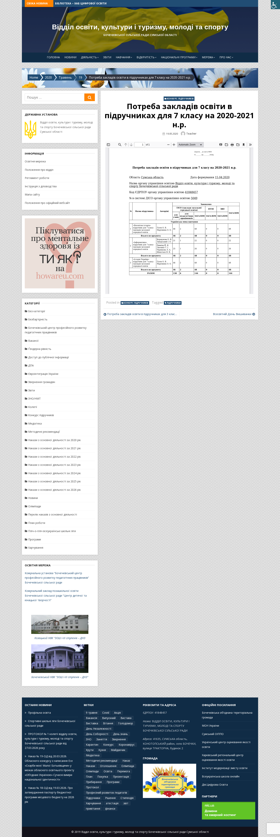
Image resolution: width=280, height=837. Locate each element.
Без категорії (36, 311)
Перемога (123, 771)
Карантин (92, 744)
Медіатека (35, 423)
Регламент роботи (37, 178)
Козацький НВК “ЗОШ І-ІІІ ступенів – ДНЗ (59, 638)
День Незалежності (98, 728)
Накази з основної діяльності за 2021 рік (54, 448)
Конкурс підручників (180, 98)
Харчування (35, 547)
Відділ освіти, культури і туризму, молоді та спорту (140, 27)
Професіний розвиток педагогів (106, 792)
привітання (93, 808)
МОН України (210, 725)
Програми (34, 539)
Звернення (119, 739)
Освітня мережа (35, 161)
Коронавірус (127, 744)
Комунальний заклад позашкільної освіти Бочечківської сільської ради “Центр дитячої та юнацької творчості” (56, 595)
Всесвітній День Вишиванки (232, 314)
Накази (90, 766)
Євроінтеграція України (43, 374)
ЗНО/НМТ (34, 398)
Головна (53, 57)
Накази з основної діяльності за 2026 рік (54, 490)
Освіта (108, 771)
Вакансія (91, 718)
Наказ (126, 760)
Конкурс (108, 744)
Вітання (108, 723)
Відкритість (145, 57)
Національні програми (178, 57)
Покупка (102, 776)
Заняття (101, 739)
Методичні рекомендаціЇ (44, 431)
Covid (105, 712)
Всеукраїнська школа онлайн (220, 776)
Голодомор (125, 723)
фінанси (110, 808)
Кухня (102, 750)
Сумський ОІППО (213, 734)
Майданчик (118, 750)
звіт (125, 803)
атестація (112, 803)
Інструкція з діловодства (41, 186)
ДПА (31, 365)
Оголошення (108, 766)
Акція (117, 712)
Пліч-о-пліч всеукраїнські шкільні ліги (52, 531)
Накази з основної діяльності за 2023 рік (54, 465)
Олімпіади (34, 506)
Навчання (123, 57)
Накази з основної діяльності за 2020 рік (54, 440)
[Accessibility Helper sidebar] (275, 4)
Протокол (92, 787)
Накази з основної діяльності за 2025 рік (54, 481)
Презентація (121, 776)
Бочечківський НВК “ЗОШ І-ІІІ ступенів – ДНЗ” (59, 677)
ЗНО (88, 739)
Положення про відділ (39, 170)
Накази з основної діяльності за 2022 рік (54, 456)
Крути (90, 750)
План (89, 776)
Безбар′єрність (37, 319)
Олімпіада (127, 766)
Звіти (107, 57)
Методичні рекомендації (102, 760)
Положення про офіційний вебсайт (47, 203)
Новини (70, 57)
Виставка (92, 723)
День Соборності (97, 734)
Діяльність (89, 57)
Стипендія (127, 798)
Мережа (207, 57)
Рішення (110, 798)
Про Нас (225, 57)
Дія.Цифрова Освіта (215, 784)
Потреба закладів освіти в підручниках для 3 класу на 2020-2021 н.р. (142, 314)
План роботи (36, 523)
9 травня (91, 712)
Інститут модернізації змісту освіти (224, 768)
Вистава (126, 718)
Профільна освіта (68, 3)
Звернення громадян (41, 382)
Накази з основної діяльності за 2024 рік (54, 473)
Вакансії (33, 340)
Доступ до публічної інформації (48, 357)
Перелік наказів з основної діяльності (52, 514)
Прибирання (94, 782)
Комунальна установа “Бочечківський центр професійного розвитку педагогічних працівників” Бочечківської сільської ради (57, 577)
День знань (120, 734)
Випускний (109, 718)
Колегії (32, 407)
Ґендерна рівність (39, 349)
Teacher (191, 133)
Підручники (174, 303)
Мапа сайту (32, 194)
